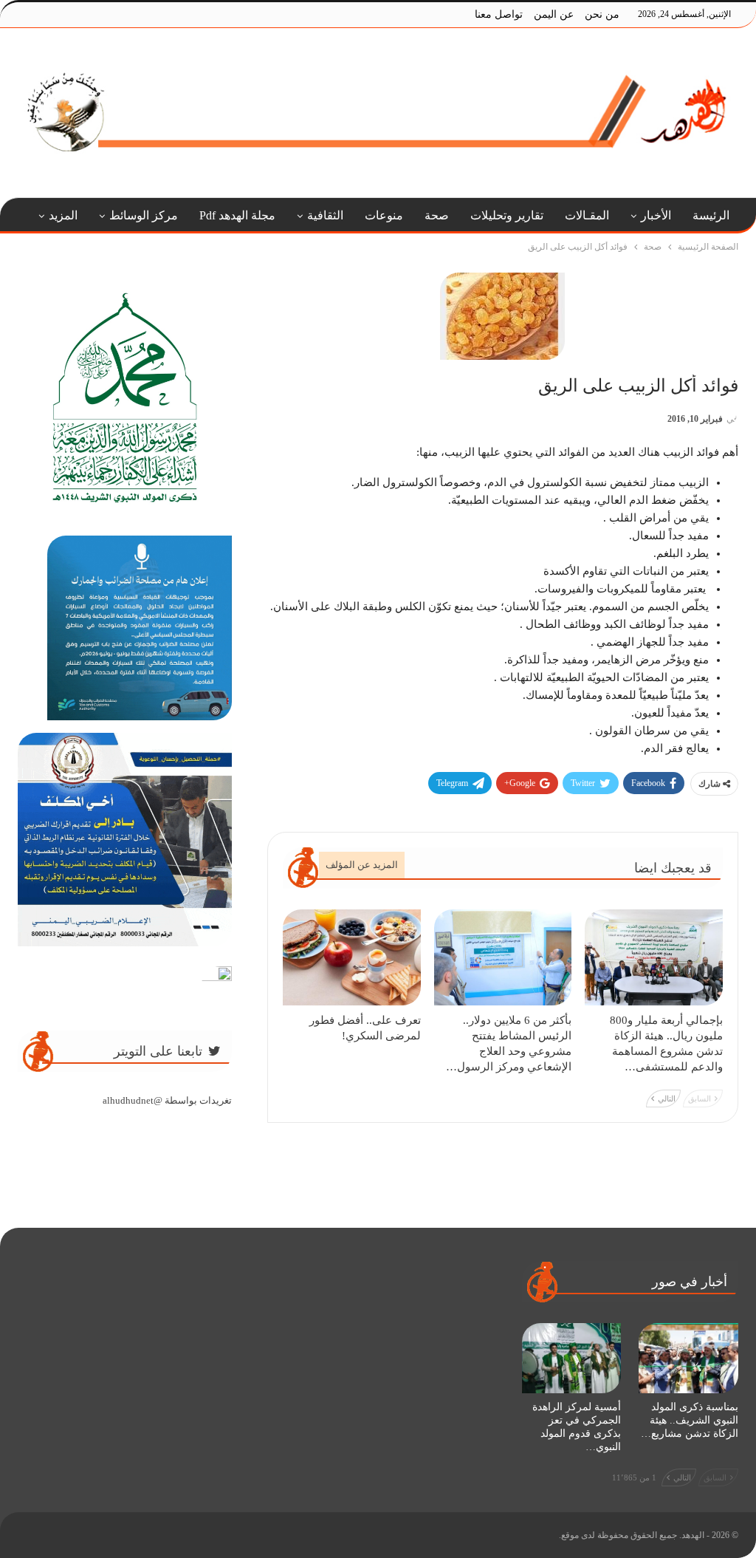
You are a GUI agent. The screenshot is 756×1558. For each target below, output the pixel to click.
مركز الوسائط (143, 215)
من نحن (602, 14)
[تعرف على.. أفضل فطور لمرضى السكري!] (352, 957)
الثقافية (325, 215)
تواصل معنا (499, 14)
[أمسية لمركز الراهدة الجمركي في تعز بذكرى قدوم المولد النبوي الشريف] (572, 1358)
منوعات (384, 215)
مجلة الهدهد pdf (237, 215)
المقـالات (587, 215)
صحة (437, 215)
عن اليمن (554, 14)
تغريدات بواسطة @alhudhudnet (167, 1100)
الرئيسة (711, 215)
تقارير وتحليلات (506, 215)
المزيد (63, 215)
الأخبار (656, 215)
